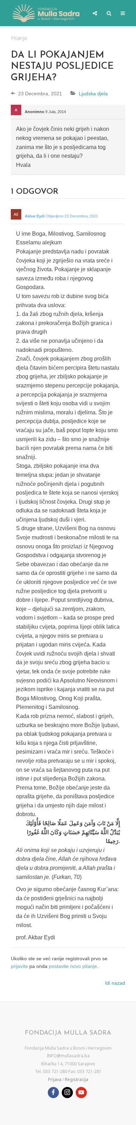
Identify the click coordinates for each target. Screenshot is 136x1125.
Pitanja (19, 38)
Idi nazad (115, 983)
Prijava (54, 1079)
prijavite (19, 966)
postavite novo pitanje (73, 966)
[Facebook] (53, 1092)
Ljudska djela (93, 93)
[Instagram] (67, 1092)
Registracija (76, 1079)
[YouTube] (81, 1092)
